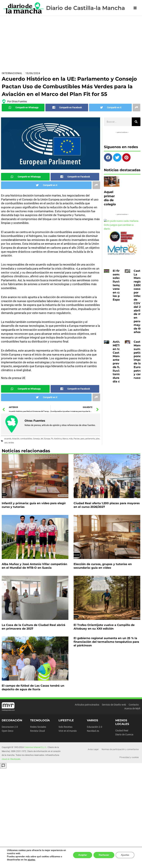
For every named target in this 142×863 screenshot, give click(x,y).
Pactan (77, 439)
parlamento (90, 439)
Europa (47, 439)
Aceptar (82, 855)
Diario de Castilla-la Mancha (85, 8)
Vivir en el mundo (68, 730)
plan (98, 439)
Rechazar (104, 855)
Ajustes (125, 855)
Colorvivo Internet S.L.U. (35, 747)
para (82, 439)
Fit (52, 439)
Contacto (134, 704)
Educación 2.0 (94, 726)
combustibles (26, 439)
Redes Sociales (38, 726)
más (71, 439)
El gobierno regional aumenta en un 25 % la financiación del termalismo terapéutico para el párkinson (106, 641)
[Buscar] (136, 121)
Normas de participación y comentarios (120, 749)
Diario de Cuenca (124, 734)
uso (5, 443)
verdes (11, 443)
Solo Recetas (65, 726)
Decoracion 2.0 (10, 726)
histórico (58, 439)
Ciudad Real (121, 730)
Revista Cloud (37, 730)
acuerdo (7, 439)
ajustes (31, 859)
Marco (65, 439)
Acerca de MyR (132, 708)
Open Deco (7, 730)
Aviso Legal (93, 749)
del (42, 439)
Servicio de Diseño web (114, 704)
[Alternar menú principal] (135, 7)
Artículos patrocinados (87, 704)
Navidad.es (93, 730)
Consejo (36, 439)
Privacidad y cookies (129, 757)
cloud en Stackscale (11, 759)
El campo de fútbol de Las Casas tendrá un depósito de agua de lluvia (33, 687)
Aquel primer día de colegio (110, 198)
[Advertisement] (71, 42)
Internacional (12, 73)
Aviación (15, 439)
